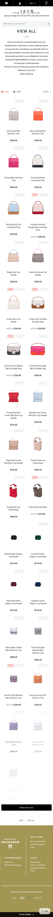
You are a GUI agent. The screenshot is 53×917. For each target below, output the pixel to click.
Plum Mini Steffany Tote (13, 743)
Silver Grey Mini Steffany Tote (37, 743)
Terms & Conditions (38, 865)
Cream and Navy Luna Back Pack (38, 179)
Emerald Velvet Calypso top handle (37, 555)
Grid (7, 92)
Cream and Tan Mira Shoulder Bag (38, 320)
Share (46, 92)
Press (32, 847)
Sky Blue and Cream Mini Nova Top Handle (38, 414)
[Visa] (14, 898)
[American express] (29, 898)
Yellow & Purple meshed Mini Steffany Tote (38, 650)
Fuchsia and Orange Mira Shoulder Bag (37, 367)
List (19, 92)
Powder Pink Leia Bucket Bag (38, 461)
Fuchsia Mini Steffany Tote (13, 179)
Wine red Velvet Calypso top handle (13, 602)
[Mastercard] (22, 898)
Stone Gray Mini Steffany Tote (13, 132)
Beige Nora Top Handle (13, 273)
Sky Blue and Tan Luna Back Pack (13, 225)
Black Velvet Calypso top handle (13, 555)
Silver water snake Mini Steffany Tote (13, 648)
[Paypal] (37, 898)
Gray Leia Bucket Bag (38, 507)
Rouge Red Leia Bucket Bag (13, 508)
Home (21, 821)
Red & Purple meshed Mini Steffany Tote (13, 696)
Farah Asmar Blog (37, 844)
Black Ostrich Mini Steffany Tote (13, 790)
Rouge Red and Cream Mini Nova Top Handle (13, 415)
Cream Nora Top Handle (14, 320)
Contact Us (8, 862)
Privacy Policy (35, 862)
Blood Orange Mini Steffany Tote (38, 132)
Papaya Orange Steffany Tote (38, 790)
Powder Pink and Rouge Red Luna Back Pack (38, 227)
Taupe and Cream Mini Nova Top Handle (13, 461)
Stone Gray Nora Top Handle (38, 273)
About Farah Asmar (37, 841)
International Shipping (12, 865)
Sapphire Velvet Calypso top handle (37, 602)
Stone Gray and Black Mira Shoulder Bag (13, 367)
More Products (27, 808)
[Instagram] (10, 843)
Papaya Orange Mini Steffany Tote (37, 696)
